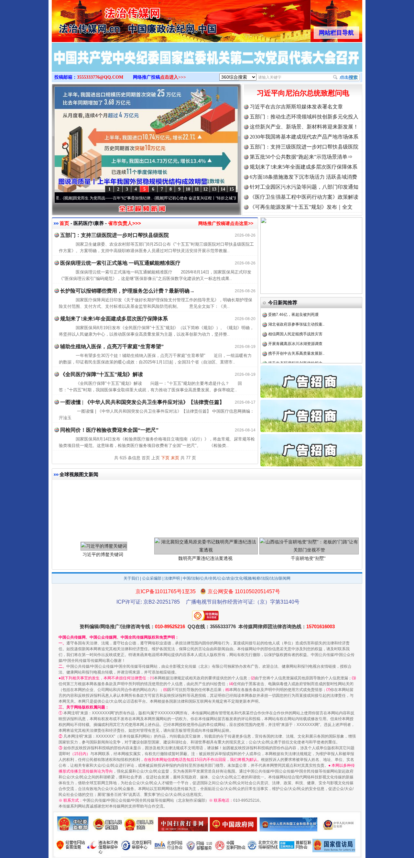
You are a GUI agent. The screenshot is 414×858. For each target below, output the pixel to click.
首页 (64, 223)
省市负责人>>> (124, 223)
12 (205, 189)
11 (197, 189)
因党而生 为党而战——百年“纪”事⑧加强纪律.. (92, 198)
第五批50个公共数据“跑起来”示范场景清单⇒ (301, 157)
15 (231, 189)
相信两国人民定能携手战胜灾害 (295, 320)
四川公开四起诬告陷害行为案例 (295, 359)
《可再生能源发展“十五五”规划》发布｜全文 (301, 207)
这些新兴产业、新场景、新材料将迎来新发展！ (304, 126)
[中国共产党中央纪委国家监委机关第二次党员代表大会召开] (207, 64)
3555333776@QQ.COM (100, 77)
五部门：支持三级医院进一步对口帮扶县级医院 (304, 147)
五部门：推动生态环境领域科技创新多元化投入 (304, 116)
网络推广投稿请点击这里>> (225, 223)
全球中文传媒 (105, 19)
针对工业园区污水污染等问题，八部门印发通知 (304, 187)
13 (214, 189)
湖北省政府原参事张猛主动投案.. (296, 310)
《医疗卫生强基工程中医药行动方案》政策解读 (304, 197)
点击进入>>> (173, 77)
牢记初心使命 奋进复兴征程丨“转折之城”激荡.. (183, 198)
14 (223, 189)
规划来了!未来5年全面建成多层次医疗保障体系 (303, 167)
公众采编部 (151, 578)
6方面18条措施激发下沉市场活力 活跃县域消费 (303, 177)
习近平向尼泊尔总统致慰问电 (303, 93)
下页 (165, 457)
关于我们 (131, 578)
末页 (175, 457)
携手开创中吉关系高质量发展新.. (296, 340)
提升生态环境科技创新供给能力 (295, 349)
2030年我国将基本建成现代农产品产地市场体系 (304, 136)
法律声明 (172, 578)
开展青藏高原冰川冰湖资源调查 (295, 330)
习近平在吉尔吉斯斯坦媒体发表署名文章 (296, 106)
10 (188, 189)
